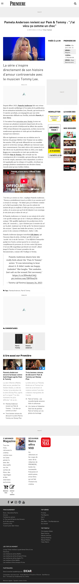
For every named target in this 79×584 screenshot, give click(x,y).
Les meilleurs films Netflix (11, 560)
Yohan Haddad (47, 30)
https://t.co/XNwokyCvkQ (24, 275)
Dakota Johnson (46, 535)
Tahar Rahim (45, 542)
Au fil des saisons (8, 521)
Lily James (34, 234)
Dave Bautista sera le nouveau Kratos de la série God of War (69, 61)
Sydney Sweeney (46, 537)
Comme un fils (7, 523)
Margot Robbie (45, 540)
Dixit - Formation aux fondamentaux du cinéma (16, 576)
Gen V (43, 517)
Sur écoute (44, 523)
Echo (42, 519)
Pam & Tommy (25, 290)
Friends (43, 513)
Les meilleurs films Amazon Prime (14, 562)
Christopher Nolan (47, 531)
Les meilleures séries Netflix (12, 554)
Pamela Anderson (25, 105)
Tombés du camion (9, 517)
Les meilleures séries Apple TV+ (13, 558)
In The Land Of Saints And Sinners (14, 519)
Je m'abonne (54, 151)
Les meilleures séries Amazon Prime (14, 556)
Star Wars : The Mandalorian (50, 521)
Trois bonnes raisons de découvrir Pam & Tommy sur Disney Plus (34, 375)
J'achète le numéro (54, 155)
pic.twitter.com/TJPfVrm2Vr (24, 278)
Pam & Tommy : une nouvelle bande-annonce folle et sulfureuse (36, 401)
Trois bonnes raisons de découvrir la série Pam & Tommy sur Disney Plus (14, 416)
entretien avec (24, 121)
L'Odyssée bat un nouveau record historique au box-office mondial (69, 56)
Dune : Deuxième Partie (10, 513)
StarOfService (45, 574)
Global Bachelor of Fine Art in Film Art (30, 574)
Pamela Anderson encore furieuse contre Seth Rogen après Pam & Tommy (12, 375)
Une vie (5, 515)
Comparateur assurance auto (11, 574)
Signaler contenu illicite (20, 580)
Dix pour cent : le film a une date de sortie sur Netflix (69, 47)
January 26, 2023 (34, 282)
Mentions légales (7, 580)
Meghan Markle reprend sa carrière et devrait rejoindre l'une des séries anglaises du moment (69, 51)
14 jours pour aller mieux (11, 526)
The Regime (45, 515)
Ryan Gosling (45, 533)
